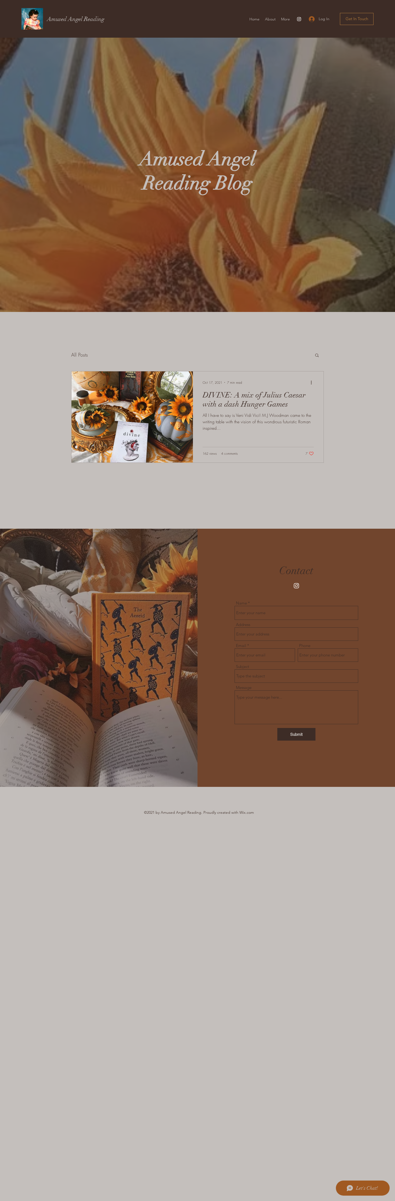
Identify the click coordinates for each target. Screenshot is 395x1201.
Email (241, 646)
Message (244, 687)
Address (243, 625)
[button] (357, 19)
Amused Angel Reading (75, 19)
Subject (242, 667)
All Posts (79, 354)
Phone (304, 646)
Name (241, 603)
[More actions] (313, 382)
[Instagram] (299, 19)
